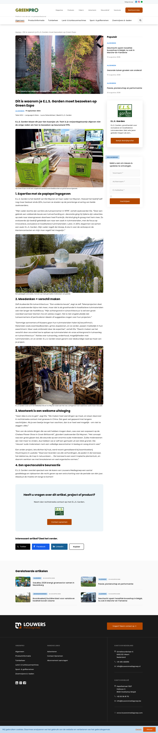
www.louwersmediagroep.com (130, 713)
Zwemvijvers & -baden (122, 20)
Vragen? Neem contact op (124, 626)
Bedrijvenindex (134, 10)
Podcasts (71, 10)
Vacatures (117, 10)
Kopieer (76, 547)
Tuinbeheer (53, 20)
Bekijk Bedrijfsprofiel (125, 141)
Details (139, 729)
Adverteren (92, 10)
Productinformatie (36, 20)
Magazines (59, 10)
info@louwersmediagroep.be (129, 701)
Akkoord (149, 729)
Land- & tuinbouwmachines (74, 20)
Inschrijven (125, 201)
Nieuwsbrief (105, 10)
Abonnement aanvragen (57, 660)
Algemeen (19, 20)
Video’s (81, 10)
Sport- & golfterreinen (99, 20)
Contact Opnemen (55, 656)
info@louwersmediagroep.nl (129, 666)
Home (18, 32)
